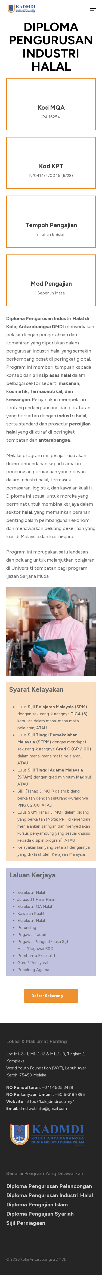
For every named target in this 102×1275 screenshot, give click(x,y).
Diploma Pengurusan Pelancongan (49, 1186)
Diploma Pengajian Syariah (40, 1213)
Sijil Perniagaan (25, 1223)
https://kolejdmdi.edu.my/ (50, 1101)
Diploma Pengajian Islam (37, 1204)
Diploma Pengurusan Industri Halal (49, 1195)
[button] (93, 8)
